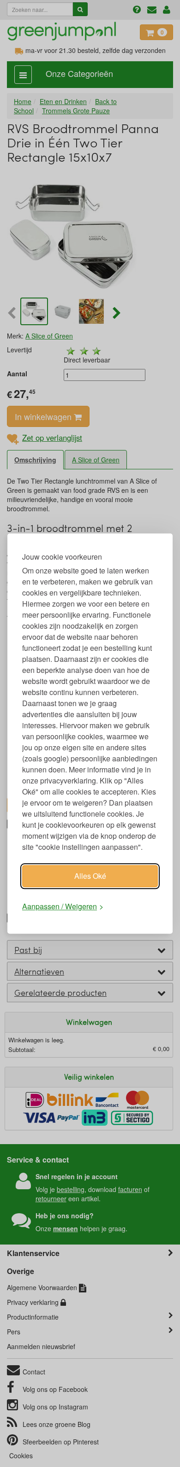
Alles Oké (90, 876)
